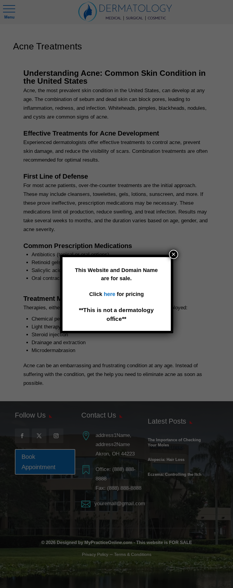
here (110, 294)
